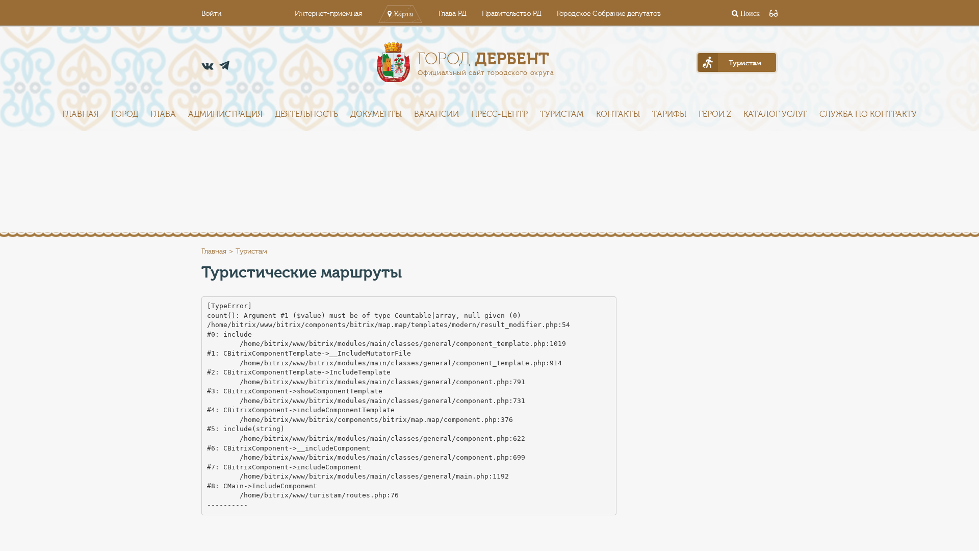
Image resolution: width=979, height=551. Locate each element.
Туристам (562, 114)
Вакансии (436, 114)
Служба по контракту (868, 114)
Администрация (225, 114)
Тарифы (669, 114)
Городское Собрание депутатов (609, 14)
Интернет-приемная (328, 14)
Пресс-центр (499, 114)
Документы (376, 114)
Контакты (618, 114)
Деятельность (306, 114)
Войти (211, 14)
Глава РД (453, 14)
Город (124, 114)
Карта (403, 14)
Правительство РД (512, 14)
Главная (80, 114)
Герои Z (715, 114)
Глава (163, 114)
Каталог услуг (775, 114)
